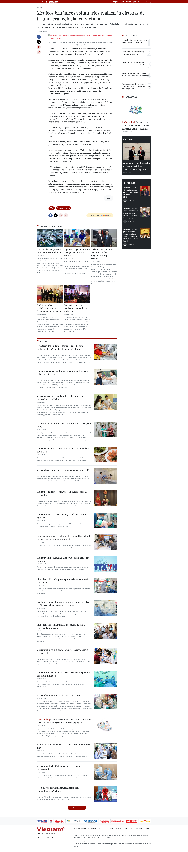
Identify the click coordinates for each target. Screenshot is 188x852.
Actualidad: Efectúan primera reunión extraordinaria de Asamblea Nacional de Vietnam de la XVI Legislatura (130, 235)
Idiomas (118, 828)
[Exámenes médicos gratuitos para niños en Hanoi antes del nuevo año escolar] (105, 377)
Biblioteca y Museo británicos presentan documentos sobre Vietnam (49, 308)
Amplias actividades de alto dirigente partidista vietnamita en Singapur (136, 166)
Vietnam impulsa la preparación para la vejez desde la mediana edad (62, 651)
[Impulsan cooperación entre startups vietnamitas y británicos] (77, 238)
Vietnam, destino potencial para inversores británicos (49, 251)
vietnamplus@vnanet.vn (86, 841)
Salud (39, 7)
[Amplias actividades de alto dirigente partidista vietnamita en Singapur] (136, 151)
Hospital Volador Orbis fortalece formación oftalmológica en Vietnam (58, 789)
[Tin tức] (59, 821)
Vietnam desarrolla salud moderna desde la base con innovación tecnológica (62, 397)
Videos (129, 139)
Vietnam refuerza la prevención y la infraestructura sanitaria (61, 516)
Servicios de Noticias (135, 828)
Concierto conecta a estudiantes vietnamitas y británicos (75, 308)
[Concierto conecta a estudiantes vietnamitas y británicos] (77, 294)
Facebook (39, 37)
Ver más (43, 341)
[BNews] (68, 821)
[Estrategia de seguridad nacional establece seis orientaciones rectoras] (136, 110)
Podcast (131, 183)
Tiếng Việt (115, 2)
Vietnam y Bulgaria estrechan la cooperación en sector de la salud (134, 63)
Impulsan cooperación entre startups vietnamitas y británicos (77, 252)
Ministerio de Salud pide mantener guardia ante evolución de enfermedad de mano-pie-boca (60, 347)
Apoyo (112, 828)
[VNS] (90, 821)
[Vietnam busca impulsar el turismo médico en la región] (105, 476)
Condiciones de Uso (96, 828)
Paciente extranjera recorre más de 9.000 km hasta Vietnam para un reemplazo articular (64, 721)
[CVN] (104, 821)
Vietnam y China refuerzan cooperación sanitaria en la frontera (63, 559)
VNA (125, 828)
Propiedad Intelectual (80, 828)
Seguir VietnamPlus (94, 215)
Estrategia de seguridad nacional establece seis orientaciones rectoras (136, 125)
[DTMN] (117, 821)
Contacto (77, 831)
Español (134, 2)
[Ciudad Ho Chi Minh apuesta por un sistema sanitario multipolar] (105, 585)
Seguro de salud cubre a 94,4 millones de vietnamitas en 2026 (64, 746)
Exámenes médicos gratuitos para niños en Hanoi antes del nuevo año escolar (63, 372)
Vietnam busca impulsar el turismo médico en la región (63, 470)
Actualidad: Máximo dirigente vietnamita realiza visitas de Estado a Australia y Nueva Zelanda (130, 213)
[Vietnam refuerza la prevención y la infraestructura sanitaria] (105, 520)
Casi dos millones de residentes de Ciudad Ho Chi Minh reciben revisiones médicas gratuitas (63, 538)
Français (128, 2)
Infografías (131, 97)
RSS (106, 828)
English (122, 2)
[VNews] (51, 821)
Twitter (39, 42)
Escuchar (130, 201)
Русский (144, 1)
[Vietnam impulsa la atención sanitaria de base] (105, 701)
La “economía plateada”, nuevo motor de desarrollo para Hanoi (64, 425)
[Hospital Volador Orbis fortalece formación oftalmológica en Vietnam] (105, 794)
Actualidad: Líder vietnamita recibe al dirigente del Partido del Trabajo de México (130, 192)
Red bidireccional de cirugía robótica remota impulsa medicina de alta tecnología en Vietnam (63, 604)
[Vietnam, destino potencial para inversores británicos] (50, 238)
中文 (139, 1)
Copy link (39, 52)
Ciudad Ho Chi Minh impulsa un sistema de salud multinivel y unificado (61, 626)
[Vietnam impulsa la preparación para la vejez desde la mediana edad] (105, 656)
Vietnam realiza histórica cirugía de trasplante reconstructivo (59, 768)
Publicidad (147, 828)
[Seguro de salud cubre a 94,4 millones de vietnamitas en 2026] (105, 751)
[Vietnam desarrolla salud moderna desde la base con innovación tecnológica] (105, 402)
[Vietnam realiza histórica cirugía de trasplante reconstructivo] (105, 772)
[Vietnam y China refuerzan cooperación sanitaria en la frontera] (105, 564)
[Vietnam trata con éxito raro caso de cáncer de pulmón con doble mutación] (105, 679)
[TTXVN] (42, 821)
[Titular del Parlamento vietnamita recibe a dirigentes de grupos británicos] (104, 238)
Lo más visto (131, 36)
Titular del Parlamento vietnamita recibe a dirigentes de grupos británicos (101, 254)
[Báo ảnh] (131, 821)
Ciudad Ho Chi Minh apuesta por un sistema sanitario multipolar (63, 581)
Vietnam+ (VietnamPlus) (52, 1)
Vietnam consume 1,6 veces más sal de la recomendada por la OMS (63, 450)
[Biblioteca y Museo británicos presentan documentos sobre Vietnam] (50, 294)
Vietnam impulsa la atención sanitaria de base (59, 695)
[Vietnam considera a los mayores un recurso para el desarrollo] (105, 498)
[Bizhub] (77, 821)
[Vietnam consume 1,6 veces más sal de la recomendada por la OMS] (105, 454)
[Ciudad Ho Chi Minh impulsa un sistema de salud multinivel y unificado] (105, 631)
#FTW (51, 208)
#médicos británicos (63, 208)
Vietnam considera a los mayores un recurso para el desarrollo (62, 493)
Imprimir (39, 47)
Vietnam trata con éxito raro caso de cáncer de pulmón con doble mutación (63, 674)
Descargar (77, 808)
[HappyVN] (145, 821)
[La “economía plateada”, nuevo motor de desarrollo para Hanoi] (105, 429)
